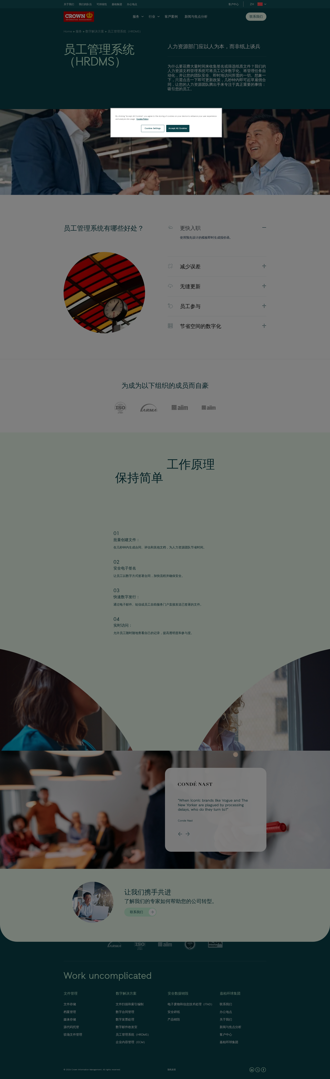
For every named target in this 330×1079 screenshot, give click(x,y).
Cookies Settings (153, 128)
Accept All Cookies (178, 128)
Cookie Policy (142, 119)
